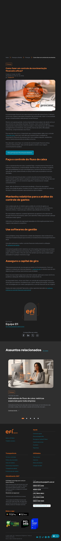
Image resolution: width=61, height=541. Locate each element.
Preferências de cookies (12, 471)
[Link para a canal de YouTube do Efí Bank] (37, 537)
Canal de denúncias (38, 442)
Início (7, 57)
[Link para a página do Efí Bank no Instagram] (40, 537)
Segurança (36, 447)
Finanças (27, 57)
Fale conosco (36, 457)
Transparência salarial (11, 468)
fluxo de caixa (11, 135)
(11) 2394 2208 (38, 497)
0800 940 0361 (38, 501)
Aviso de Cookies (10, 462)
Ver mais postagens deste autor (15, 326)
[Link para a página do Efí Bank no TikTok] (43, 537)
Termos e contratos (11, 457)
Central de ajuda (37, 433)
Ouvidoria (35, 445)
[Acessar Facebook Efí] (23, 336)
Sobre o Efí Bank (10, 438)
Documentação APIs (38, 436)
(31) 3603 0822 (38, 493)
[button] (55, 536)
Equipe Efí (11, 77)
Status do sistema (37, 462)
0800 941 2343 (38, 486)
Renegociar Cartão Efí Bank (40, 439)
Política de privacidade (12, 460)
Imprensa (35, 460)
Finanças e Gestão (17, 57)
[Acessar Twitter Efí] (32, 335)
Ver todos (46, 350)
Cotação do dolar (37, 465)
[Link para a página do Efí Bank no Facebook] (49, 537)
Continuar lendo (12, 410)
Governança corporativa (12, 465)
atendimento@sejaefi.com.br (43, 482)
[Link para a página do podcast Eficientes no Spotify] (46, 537)
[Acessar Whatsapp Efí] (37, 335)
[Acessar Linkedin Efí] (28, 335)
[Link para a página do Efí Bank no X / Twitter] (51, 537)
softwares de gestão (13, 245)
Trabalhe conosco (10, 441)
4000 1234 (37, 489)
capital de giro (37, 269)
